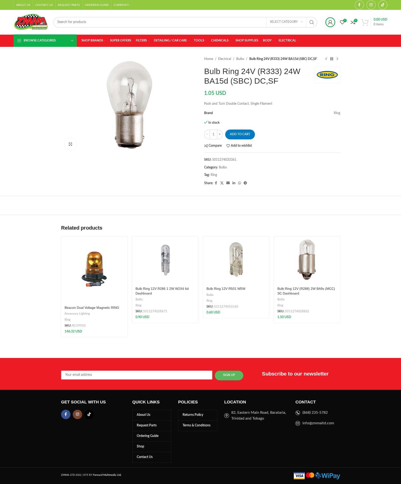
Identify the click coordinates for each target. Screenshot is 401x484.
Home (208, 59)
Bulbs (240, 59)
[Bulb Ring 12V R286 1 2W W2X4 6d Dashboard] (165, 260)
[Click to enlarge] (70, 144)
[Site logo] (31, 22)
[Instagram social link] (371, 5)
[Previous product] (326, 59)
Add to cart (240, 134)
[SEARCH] (311, 22)
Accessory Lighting (77, 313)
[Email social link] (228, 183)
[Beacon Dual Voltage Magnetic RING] (94, 269)
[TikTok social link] (382, 5)
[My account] (330, 22)
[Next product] (337, 59)
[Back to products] (332, 59)
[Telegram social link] (245, 183)
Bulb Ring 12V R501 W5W (225, 288)
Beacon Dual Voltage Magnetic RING (92, 307)
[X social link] (222, 183)
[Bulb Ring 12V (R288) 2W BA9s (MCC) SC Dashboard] (307, 260)
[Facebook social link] (359, 5)
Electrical (224, 59)
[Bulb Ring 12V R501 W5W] (236, 260)
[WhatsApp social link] (239, 183)
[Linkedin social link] (234, 183)
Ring (214, 175)
